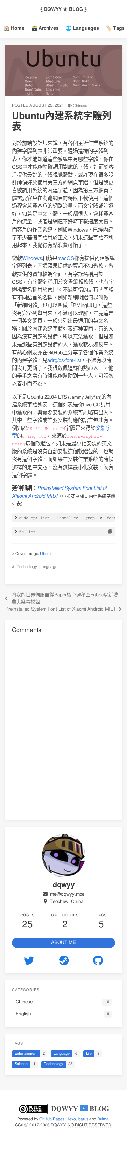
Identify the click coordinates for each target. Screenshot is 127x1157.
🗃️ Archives (45, 28)
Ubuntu (46, 554)
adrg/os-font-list (64, 360)
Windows (32, 258)
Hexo (71, 1119)
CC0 (19, 1125)
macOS (65, 258)
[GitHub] (98, 960)
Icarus (83, 1119)
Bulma (103, 1119)
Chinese (80, 106)
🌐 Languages (82, 28)
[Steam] (63, 960)
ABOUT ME (63, 942)
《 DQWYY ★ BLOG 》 (63, 9)
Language (48, 567)
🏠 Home (14, 28)
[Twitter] (29, 960)
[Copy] (110, 531)
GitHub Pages (51, 1119)
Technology (27, 567)
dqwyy (58, 1125)
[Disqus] (63, 725)
